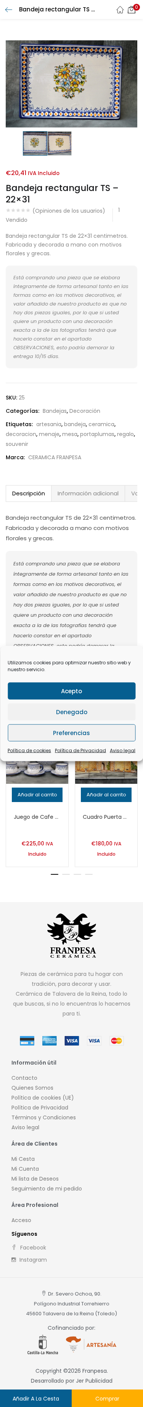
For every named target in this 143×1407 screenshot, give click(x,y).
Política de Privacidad (80, 750)
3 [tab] (77, 874)
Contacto (24, 1078)
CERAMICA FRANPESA (54, 457)
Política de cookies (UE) (42, 1097)
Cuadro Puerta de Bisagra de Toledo (106, 816)
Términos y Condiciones (43, 1117)
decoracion (21, 434)
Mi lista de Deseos (35, 1179)
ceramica (101, 424)
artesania (48, 424)
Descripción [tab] (28, 493)
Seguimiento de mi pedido (46, 1188)
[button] (131, 9)
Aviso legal (122, 750)
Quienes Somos (32, 1088)
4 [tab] (89, 874)
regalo (125, 434)
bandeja (75, 424)
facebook (32, 1247)
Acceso (21, 1220)
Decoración (84, 411)
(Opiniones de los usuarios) (68, 210)
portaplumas (97, 434)
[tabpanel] (37, 794)
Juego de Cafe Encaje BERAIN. (37, 816)
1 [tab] (54, 874)
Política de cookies (29, 750)
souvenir (17, 444)
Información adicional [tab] (88, 493)
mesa (69, 434)
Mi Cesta (23, 1159)
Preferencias (71, 733)
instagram (32, 1260)
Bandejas (55, 411)
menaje (49, 434)
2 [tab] (66, 874)
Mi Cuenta (25, 1169)
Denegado (71, 712)
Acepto (71, 691)
